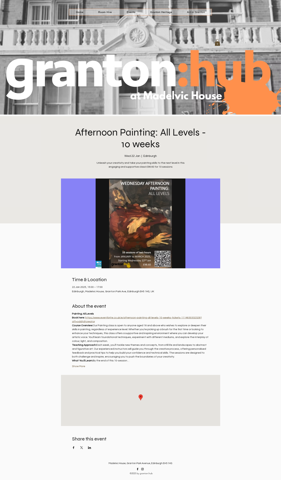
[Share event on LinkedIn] (89, 447)
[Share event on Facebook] (73, 447)
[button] (217, 42)
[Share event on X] (81, 447)
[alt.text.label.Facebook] (137, 469)
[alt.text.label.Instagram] (142, 469)
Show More (78, 366)
